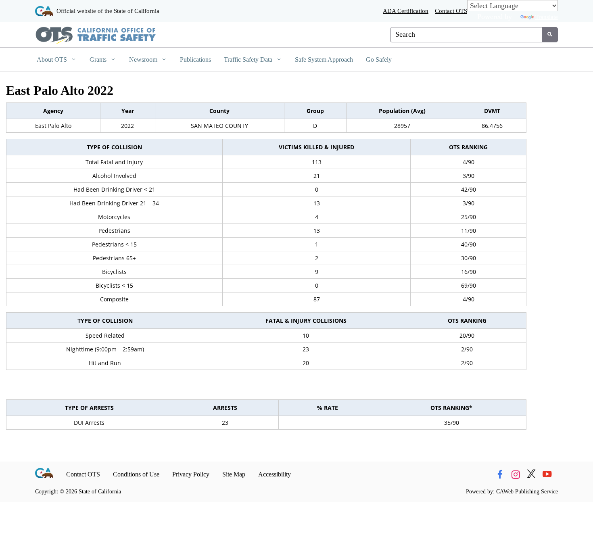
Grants (99, 59)
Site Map (233, 474)
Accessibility (274, 474)
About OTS (53, 59)
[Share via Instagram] (515, 474)
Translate (546, 16)
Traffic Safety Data (249, 59)
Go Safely (379, 59)
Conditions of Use (136, 474)
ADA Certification (405, 10)
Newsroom (144, 59)
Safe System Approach (324, 59)
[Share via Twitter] (531, 474)
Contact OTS (451, 10)
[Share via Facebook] (500, 474)
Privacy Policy (190, 474)
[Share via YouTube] (547, 474)
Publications (195, 59)
